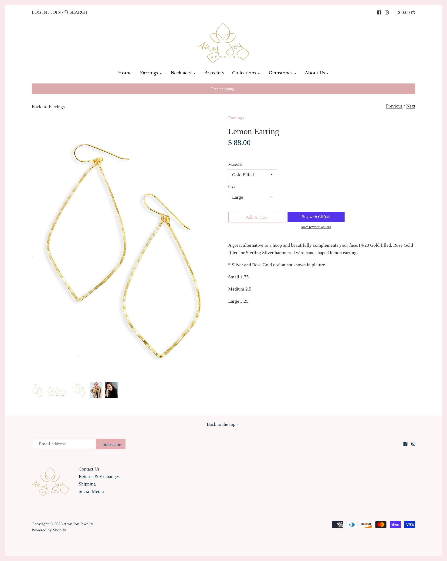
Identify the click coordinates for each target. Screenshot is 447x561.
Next (410, 105)
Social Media (91, 491)
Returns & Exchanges (99, 476)
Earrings (57, 106)
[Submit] (66, 13)
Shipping (87, 483)
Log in (39, 12)
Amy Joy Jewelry (78, 524)
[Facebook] (379, 11)
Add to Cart (257, 217)
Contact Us (89, 468)
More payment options (316, 227)
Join (56, 12)
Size (231, 187)
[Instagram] (387, 11)
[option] (38, 390)
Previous (394, 105)
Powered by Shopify (49, 530)
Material (235, 164)
